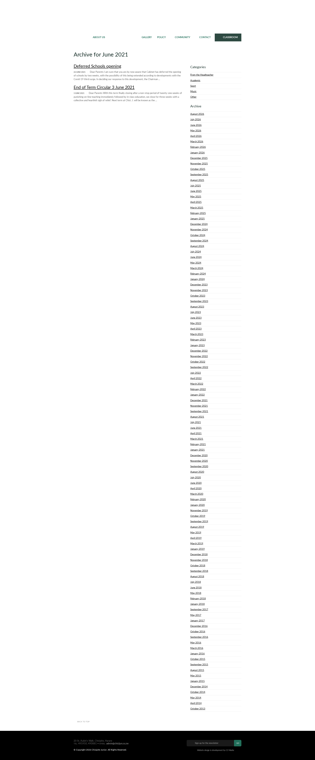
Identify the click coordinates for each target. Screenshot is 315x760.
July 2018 (195, 582)
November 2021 (199, 406)
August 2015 (197, 670)
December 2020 (199, 455)
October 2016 (197, 632)
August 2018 (197, 577)
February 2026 (198, 147)
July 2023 (195, 312)
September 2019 (199, 521)
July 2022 (195, 373)
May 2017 (195, 615)
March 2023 (196, 334)
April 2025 (196, 202)
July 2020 (195, 478)
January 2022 (197, 395)
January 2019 (197, 549)
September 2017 (199, 610)
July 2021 (195, 422)
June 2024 (196, 257)
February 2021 (198, 444)
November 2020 (199, 461)
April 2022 (196, 378)
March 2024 (196, 268)
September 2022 (199, 367)
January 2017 (197, 621)
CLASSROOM (230, 37)
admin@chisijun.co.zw (117, 743)
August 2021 (197, 417)
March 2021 (196, 439)
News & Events (123, 37)
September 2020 (199, 466)
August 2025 (197, 180)
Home (82, 37)
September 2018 (199, 571)
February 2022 (198, 389)
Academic (195, 80)
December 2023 (199, 285)
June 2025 (196, 191)
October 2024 (197, 235)
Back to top (83, 722)
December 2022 (199, 351)
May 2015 (195, 676)
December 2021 (199, 400)
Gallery (147, 37)
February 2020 (198, 499)
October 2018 (197, 566)
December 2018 (199, 554)
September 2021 (199, 411)
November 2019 (199, 511)
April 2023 (196, 329)
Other (193, 97)
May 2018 (195, 593)
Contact (205, 37)
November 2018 (199, 560)
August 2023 (197, 307)
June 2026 (196, 125)
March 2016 (196, 648)
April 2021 (196, 433)
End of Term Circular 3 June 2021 (104, 87)
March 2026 (196, 142)
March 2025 (196, 208)
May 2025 (195, 197)
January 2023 (197, 345)
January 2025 (197, 219)
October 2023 (197, 296)
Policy (161, 37)
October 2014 (197, 692)
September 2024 (199, 241)
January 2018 (197, 604)
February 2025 (198, 213)
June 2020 (196, 483)
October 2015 (197, 659)
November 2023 (199, 290)
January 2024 (197, 279)
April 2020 (196, 488)
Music (193, 91)
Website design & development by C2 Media (215, 750)
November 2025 (199, 164)
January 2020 (197, 505)
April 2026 (196, 136)
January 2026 (197, 153)
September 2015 (199, 665)
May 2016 (195, 643)
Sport (193, 86)
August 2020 (197, 472)
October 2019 (197, 516)
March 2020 (196, 494)
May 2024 (195, 263)
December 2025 (199, 158)
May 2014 (195, 698)
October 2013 (197, 709)
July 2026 (195, 119)
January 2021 (197, 450)
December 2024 (199, 224)
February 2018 (198, 599)
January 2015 (197, 681)
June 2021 (196, 428)
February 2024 (198, 274)
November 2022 (199, 356)
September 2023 (199, 301)
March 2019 (196, 544)
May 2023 (195, 323)
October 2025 (197, 169)
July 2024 (195, 252)
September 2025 (199, 175)
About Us (99, 37)
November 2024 (199, 230)
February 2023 (198, 340)
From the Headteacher (201, 75)
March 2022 (196, 384)
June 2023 (196, 318)
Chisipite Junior (157, 16)
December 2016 (199, 626)
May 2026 (195, 131)
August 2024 (197, 246)
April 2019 (196, 538)
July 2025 (195, 186)
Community (182, 37)
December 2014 (199, 687)
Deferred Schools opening (97, 66)
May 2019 (195, 533)
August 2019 (197, 527)
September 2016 (199, 637)
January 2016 (197, 654)
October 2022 (197, 362)
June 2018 (196, 588)
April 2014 (196, 703)
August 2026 (197, 114)
